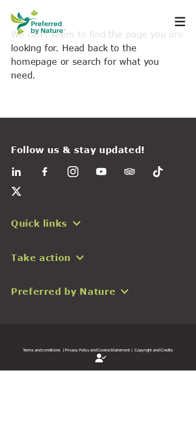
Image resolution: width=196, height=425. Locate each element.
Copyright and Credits (153, 350)
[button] (98, 223)
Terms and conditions (41, 350)
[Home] (43, 22)
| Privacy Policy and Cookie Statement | (98, 350)
